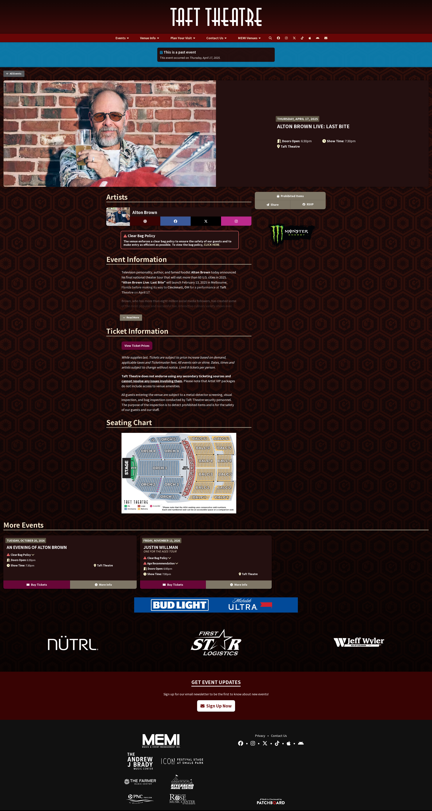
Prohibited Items (292, 196)
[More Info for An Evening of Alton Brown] (70, 562)
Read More (132, 317)
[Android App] (301, 743)
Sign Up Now (218, 706)
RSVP (310, 204)
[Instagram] (253, 743)
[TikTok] (277, 743)
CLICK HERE (212, 245)
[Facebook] (241, 743)
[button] (62, 555)
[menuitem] (122, 38)
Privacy (260, 735)
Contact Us (279, 735)
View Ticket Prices (137, 346)
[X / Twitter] (265, 743)
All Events (15, 73)
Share (274, 204)
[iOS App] (289, 743)
